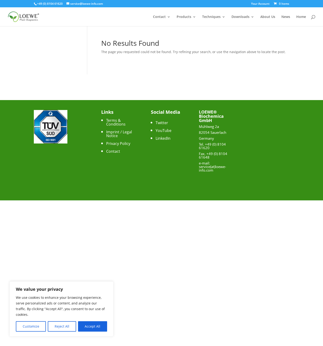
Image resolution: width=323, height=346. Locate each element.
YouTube (163, 130)
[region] (61, 309)
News (285, 17)
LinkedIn (163, 138)
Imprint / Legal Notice (119, 133)
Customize (31, 326)
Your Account (260, 4)
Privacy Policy (118, 143)
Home (301, 17)
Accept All (92, 326)
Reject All (62, 326)
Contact (159, 17)
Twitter (162, 122)
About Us (267, 17)
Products (184, 17)
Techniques (211, 17)
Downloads (240, 17)
